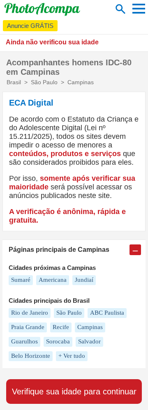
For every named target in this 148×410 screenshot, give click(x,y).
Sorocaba (58, 341)
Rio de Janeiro (29, 312)
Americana (53, 279)
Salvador (89, 341)
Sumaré (20, 279)
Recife (61, 327)
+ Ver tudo (71, 355)
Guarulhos (24, 341)
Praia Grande (27, 327)
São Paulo (69, 312)
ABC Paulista (107, 312)
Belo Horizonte (30, 355)
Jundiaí (84, 279)
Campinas (90, 327)
